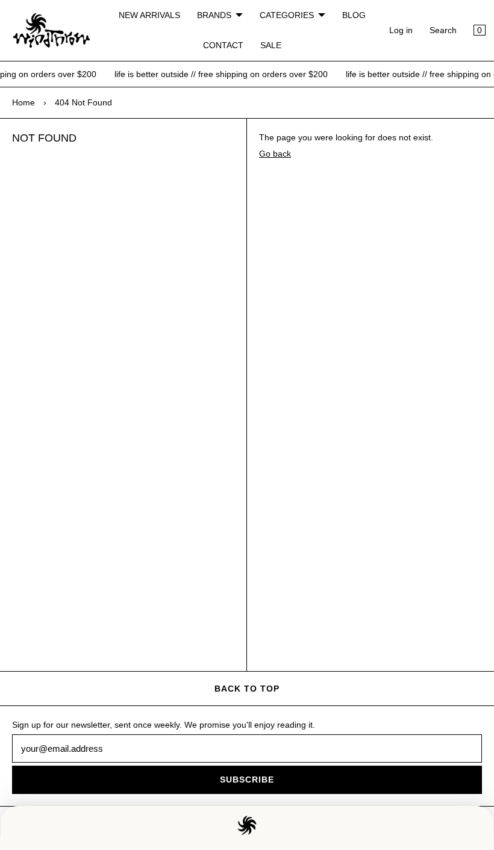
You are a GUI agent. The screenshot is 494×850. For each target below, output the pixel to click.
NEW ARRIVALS (149, 15)
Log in (401, 30)
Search (443, 30)
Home (23, 102)
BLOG (354, 15)
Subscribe (247, 779)
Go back (275, 153)
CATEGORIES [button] (287, 15)
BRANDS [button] (214, 15)
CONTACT (223, 45)
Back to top (247, 688)
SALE (270, 45)
